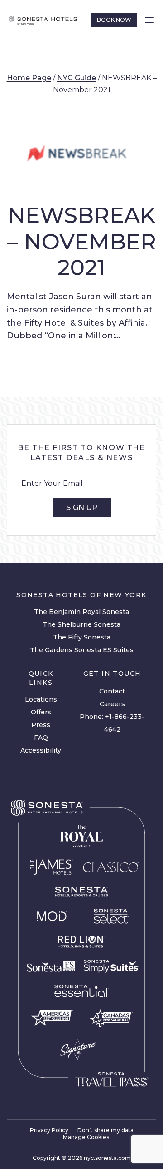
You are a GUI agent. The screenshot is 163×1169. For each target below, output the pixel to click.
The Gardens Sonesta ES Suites (82, 650)
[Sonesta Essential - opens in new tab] (81, 991)
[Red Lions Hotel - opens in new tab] (81, 942)
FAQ (41, 737)
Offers (41, 712)
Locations (41, 699)
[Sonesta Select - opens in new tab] (111, 916)
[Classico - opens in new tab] (111, 867)
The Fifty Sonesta (81, 637)
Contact (112, 691)
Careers (112, 704)
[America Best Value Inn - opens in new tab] (51, 1018)
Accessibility (40, 750)
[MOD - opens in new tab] (52, 916)
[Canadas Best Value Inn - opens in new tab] (111, 1018)
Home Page (29, 78)
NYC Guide (76, 78)
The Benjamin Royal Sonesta (81, 612)
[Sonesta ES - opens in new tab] (52, 966)
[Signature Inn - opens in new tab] (77, 1049)
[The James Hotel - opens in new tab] (51, 867)
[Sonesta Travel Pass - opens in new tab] (112, 1079)
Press (40, 725)
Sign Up (81, 507)
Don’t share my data (105, 1130)
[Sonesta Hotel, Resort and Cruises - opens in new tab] (81, 892)
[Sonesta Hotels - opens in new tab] (47, 808)
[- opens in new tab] (111, 966)
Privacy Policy (49, 1130)
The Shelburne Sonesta (81, 624)
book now (114, 19)
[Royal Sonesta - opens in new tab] (81, 836)
